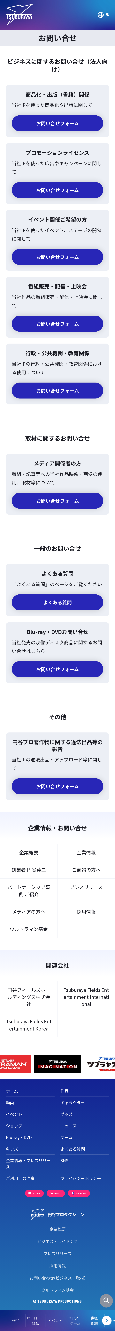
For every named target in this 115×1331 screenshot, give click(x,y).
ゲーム (66, 1137)
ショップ (14, 1126)
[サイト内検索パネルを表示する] (106, 1301)
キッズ (12, 1149)
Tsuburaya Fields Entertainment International (86, 997)
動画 (10, 1102)
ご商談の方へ (86, 869)
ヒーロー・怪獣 (35, 1320)
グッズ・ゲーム (75, 1320)
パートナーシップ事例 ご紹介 (28, 890)
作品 (15, 1320)
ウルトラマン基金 (29, 928)
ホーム (12, 1091)
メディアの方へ (28, 911)
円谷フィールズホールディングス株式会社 (28, 997)
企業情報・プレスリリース (28, 1163)
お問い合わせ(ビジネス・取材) (57, 1278)
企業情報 (86, 852)
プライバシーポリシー (80, 1178)
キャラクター (72, 1102)
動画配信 (94, 1320)
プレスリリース (86, 886)
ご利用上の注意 (20, 1178)
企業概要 (28, 852)
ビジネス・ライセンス (57, 1241)
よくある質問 (72, 1149)
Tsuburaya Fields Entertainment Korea (28, 1025)
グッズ (66, 1114)
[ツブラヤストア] (57, 1064)
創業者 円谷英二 (29, 869)
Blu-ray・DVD (19, 1137)
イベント (55, 1320)
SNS (64, 1160)
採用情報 (86, 911)
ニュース (68, 1126)
